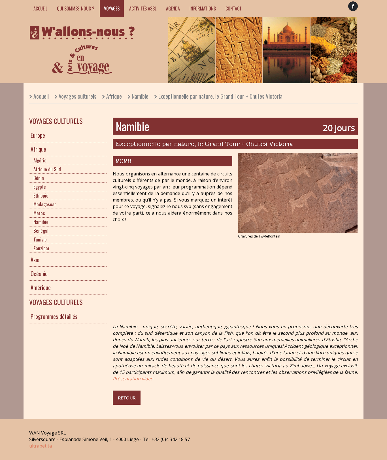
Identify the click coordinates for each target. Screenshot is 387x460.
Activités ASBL (142, 8)
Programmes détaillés (54, 316)
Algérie (39, 160)
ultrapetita (40, 446)
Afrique (114, 96)
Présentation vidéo (133, 379)
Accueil (40, 8)
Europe (38, 135)
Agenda (173, 8)
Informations (203, 8)
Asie (35, 259)
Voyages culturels (77, 96)
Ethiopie (40, 195)
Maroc (39, 213)
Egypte (39, 186)
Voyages (112, 8)
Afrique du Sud (47, 169)
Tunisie (40, 239)
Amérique (41, 287)
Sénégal (40, 230)
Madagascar (44, 204)
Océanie (39, 273)
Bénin (38, 177)
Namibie (140, 96)
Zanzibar (41, 248)
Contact (234, 8)
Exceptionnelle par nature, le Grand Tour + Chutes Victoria (220, 96)
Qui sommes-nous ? (75, 8)
